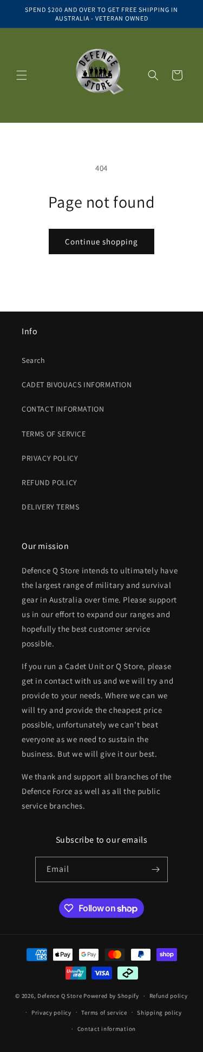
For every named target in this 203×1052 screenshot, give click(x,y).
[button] (22, 75)
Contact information (106, 1029)
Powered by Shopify (111, 996)
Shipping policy (159, 1012)
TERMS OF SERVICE (54, 434)
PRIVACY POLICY (50, 458)
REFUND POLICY (49, 482)
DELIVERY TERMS (50, 507)
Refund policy (168, 996)
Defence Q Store (59, 996)
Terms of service (104, 1012)
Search (33, 360)
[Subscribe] (155, 869)
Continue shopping (101, 241)
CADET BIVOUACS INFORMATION (77, 384)
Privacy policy (51, 1012)
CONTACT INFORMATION (63, 409)
